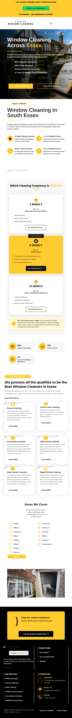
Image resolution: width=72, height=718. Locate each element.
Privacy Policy (62, 710)
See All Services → (13, 398)
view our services (50, 86)
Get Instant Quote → (36, 227)
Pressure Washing (11, 683)
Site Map (43, 661)
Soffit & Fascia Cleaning (13, 691)
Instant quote (21, 86)
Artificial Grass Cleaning (14, 700)
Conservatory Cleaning (13, 696)
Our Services (44, 652)
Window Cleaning (11, 678)
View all (16, 556)
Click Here (13, 426)
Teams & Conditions (46, 710)
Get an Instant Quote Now (34, 634)
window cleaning (28, 391)
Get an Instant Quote (47, 657)
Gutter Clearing (10, 687)
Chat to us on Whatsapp (35, 8)
